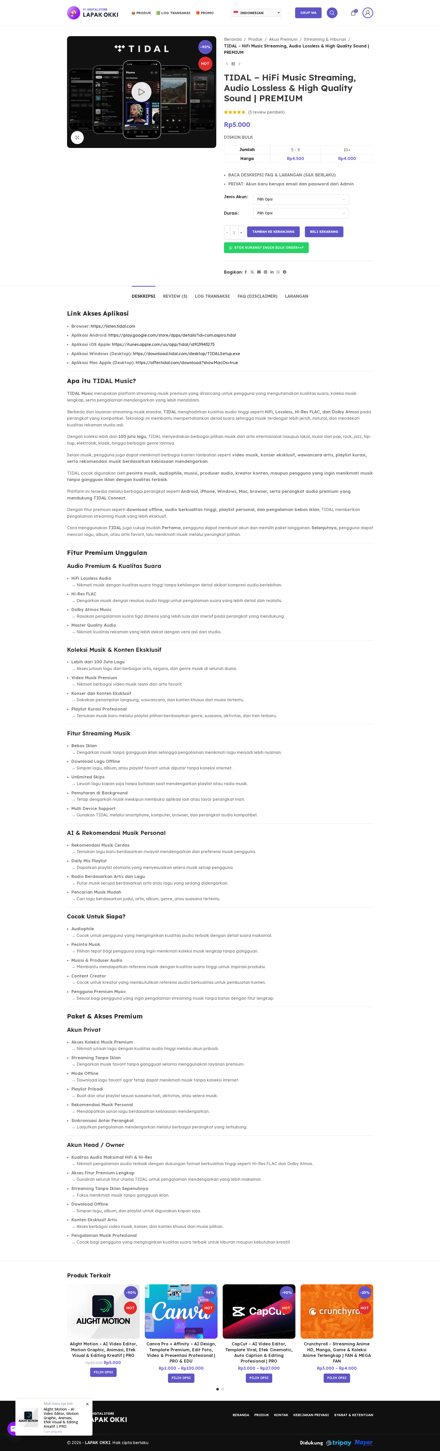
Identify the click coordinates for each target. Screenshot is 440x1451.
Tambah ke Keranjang (273, 231)
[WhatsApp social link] (278, 272)
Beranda (233, 39)
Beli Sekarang (324, 231)
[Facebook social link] (246, 272)
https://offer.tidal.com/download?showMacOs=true (187, 362)
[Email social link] (259, 272)
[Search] (332, 13)
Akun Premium (283, 39)
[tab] (143, 294)
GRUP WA (308, 13)
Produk (255, 39)
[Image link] (97, 1416)
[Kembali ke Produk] (233, 64)
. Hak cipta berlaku (116, 1442)
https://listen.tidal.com (113, 326)
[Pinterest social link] (265, 272)
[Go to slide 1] (217, 1389)
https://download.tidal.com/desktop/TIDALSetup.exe (186, 353)
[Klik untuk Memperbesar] (77, 137)
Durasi (231, 213)
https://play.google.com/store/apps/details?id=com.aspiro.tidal (172, 335)
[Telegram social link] (284, 272)
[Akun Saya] (368, 13)
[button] (266, 247)
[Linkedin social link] (272, 272)
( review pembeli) (266, 112)
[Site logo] (92, 12)
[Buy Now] (53, 1417)
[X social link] (252, 272)
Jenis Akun (235, 196)
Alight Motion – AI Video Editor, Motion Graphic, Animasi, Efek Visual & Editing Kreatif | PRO (103, 1349)
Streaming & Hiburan (325, 39)
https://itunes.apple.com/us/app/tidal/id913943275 (163, 344)
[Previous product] (227, 64)
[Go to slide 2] (222, 1389)
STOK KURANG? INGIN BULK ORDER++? (269, 247)
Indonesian (252, 13)
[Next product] (239, 64)
